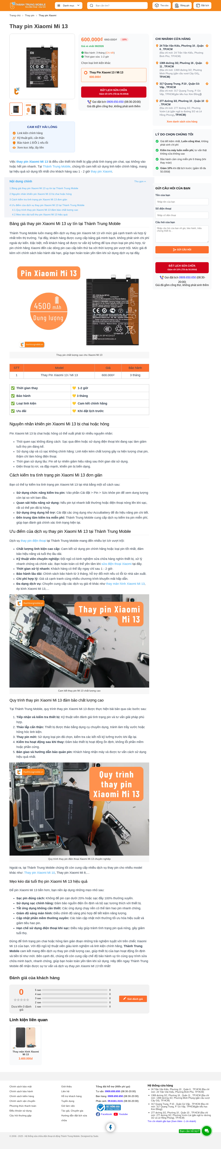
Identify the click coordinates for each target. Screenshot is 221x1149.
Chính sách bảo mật (20, 1086)
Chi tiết (110, 52)
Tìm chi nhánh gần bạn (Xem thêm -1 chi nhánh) (172, 1121)
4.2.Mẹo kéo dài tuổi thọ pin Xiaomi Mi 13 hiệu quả (40, 214)
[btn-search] (91, 5)
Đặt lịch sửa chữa (113, 92)
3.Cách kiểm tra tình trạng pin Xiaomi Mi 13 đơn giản (38, 199)
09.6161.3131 (115, 1101)
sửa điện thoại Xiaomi (117, 564)
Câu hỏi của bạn (165, 222)
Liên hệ (65, 1091)
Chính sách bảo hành (21, 1091)
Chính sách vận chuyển (22, 1101)
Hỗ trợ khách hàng (71, 1096)
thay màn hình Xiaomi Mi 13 (125, 583)
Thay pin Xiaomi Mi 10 (39, 872)
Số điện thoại (163, 208)
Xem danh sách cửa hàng (182, 121)
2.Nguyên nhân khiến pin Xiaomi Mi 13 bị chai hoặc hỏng (40, 194)
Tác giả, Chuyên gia (72, 1110)
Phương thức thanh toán (22, 1105)
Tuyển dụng (67, 1101)
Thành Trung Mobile (56, 166)
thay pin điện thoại (33, 540)
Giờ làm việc (68, 1105)
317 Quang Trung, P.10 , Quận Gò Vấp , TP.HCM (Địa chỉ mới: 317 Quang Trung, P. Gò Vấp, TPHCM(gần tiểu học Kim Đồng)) (179, 1106)
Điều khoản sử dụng (20, 1110)
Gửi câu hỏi (184, 249)
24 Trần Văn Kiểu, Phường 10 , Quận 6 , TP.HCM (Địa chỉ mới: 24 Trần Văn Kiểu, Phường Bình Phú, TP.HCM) (180, 1090)
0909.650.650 (112, 1091)
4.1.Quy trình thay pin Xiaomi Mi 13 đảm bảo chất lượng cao (45, 209)
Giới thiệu (66, 1086)
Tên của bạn (162, 195)
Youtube (123, 1114)
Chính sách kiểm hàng (21, 1096)
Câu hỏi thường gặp (20, 1115)
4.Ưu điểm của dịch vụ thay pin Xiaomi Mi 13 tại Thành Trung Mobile (46, 205)
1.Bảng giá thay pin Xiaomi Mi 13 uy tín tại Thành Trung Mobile (44, 188)
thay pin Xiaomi (101, 171)
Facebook (106, 1114)
